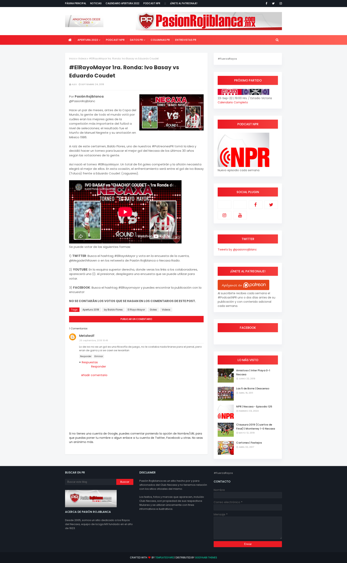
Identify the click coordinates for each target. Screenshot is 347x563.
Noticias (96, 3)
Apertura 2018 (91, 309)
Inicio (72, 58)
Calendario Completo (233, 102)
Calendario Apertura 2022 (122, 3)
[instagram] (280, 3)
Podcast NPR (151, 3)
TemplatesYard (164, 557)
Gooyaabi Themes (206, 557)
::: (165, 3)
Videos (82, 58)
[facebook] (266, 3)
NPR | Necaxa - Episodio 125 (254, 406)
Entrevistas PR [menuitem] (185, 40)
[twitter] (273, 3)
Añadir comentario (94, 375)
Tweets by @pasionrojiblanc (237, 249)
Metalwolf (86, 336)
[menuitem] (70, 40)
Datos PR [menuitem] (136, 40)
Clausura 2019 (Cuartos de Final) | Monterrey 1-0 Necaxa (255, 427)
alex (74, 84)
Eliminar (98, 356)
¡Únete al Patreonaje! (183, 3)
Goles (153, 309)
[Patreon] (224, 205)
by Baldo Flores (113, 309)
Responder (85, 356)
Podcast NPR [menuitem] (115, 40)
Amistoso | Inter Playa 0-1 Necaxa (253, 372)
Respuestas (90, 362)
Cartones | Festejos (249, 443)
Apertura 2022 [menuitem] (88, 40)
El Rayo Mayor (136, 309)
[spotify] (240, 205)
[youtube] (240, 215)
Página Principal (75, 3)
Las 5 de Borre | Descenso (252, 388)
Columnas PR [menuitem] (160, 40)
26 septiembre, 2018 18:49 (93, 340)
